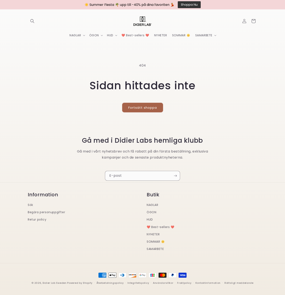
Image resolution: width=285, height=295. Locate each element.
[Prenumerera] (175, 176)
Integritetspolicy (138, 282)
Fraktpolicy (184, 282)
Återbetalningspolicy (110, 282)
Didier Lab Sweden (55, 283)
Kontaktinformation (208, 282)
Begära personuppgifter (46, 212)
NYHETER (153, 234)
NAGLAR (152, 205)
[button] (32, 21)
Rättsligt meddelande (238, 282)
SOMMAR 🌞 (156, 241)
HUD (150, 219)
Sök (30, 205)
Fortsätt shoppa (142, 107)
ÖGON (151, 212)
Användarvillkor (163, 282)
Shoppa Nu (189, 5)
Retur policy (37, 219)
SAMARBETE (155, 249)
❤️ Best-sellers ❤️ (160, 227)
